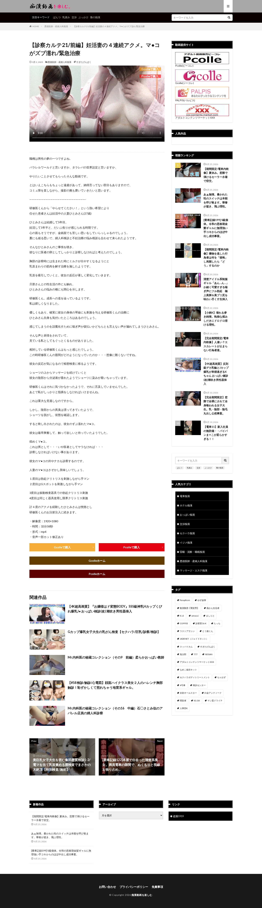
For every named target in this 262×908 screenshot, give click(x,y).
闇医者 (183, 700)
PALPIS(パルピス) (185, 100)
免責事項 (157, 886)
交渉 (74, 17)
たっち (217, 623)
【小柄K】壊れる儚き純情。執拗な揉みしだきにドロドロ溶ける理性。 (216, 318)
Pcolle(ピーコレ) (184, 65)
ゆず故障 (201, 600)
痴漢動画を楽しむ (142, 894)
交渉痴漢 (185, 523)
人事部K (184, 708)
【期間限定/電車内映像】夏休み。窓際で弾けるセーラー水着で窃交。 (216, 175)
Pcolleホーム (97, 573)
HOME (35, 26)
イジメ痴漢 (186, 542)
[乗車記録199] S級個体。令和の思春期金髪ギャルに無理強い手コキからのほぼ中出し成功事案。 (216, 228)
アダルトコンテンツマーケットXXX (195, 117)
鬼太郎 (183, 654)
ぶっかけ (83, 17)
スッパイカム (186, 646)
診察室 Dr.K (201, 623)
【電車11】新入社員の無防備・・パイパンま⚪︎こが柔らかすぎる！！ (216, 432)
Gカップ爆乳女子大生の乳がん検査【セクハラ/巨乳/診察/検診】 (114, 632)
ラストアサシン (187, 631)
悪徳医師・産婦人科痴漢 (56, 26)
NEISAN (208, 654)
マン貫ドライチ (214, 700)
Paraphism (185, 600)
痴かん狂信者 (213, 608)
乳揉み (66, 17)
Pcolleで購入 (131, 547)
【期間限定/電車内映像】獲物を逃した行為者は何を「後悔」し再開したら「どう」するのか (216, 257)
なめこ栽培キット (188, 669)
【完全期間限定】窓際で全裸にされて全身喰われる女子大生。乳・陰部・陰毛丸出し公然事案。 (216, 405)
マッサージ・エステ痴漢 (193, 570)
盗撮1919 (178, 816)
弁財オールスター (188, 693)
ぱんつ (57, 17)
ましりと (210, 615)
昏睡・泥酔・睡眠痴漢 (192, 551)
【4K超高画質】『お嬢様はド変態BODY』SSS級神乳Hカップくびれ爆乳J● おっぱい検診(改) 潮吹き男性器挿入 (115, 608)
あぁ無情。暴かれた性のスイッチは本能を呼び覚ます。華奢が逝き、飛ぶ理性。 (216, 200)
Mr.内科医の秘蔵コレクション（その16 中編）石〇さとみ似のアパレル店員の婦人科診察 (115, 710)
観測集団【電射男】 (189, 608)
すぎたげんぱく (83, 62)
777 (195, 654)
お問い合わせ (107, 886)
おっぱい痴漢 (187, 514)
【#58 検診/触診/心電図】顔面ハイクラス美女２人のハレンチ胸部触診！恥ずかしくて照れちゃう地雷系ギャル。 (115, 685)
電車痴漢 (185, 496)
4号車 (182, 685)
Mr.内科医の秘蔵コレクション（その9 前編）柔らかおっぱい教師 (116, 657)
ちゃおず (221, 677)
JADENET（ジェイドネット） (194, 638)
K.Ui (182, 615)
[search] (229, 17)
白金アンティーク (213, 693)
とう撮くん (207, 631)
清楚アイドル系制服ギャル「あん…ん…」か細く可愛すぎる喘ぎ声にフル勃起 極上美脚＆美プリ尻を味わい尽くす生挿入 (216, 289)
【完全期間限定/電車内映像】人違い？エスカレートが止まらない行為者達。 (216, 344)
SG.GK (197, 700)
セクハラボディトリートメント (195, 677)
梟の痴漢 (95, 17)
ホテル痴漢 (186, 505)
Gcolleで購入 (62, 547)
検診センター (199, 685)
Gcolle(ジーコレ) (184, 82)
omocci (195, 615)
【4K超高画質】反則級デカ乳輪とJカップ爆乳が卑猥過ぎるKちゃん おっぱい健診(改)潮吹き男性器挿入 (216, 373)
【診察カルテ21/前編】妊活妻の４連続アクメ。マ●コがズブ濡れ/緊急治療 (109, 26)
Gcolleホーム (97, 560)
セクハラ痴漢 (187, 533)
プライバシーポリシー (134, 886)
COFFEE (184, 623)
